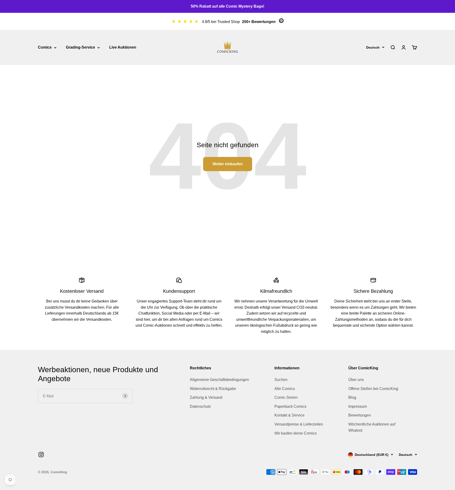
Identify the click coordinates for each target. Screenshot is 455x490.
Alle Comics (284, 389)
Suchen (280, 380)
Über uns (356, 380)
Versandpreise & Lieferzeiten (298, 424)
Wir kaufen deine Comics (295, 433)
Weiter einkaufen (228, 164)
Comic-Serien (286, 397)
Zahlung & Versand (206, 397)
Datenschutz (200, 406)
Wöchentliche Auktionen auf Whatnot (371, 427)
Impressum (357, 406)
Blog (352, 397)
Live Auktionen (122, 47)
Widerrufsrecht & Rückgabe (213, 389)
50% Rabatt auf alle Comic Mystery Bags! (227, 6)
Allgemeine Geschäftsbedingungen (219, 380)
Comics (45, 47)
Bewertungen (359, 415)
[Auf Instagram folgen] (41, 454)
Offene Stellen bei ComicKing (373, 389)
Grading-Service (80, 47)
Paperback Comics (290, 406)
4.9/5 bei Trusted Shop (221, 22)
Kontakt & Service (289, 415)
